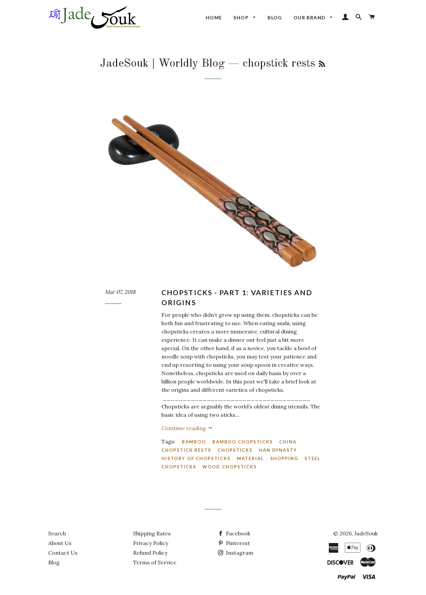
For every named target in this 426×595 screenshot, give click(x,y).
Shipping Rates (152, 533)
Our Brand (310, 17)
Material (250, 458)
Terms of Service (154, 562)
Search (57, 533)
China (288, 441)
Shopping (284, 458)
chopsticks (235, 450)
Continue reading (184, 428)
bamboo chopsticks (242, 441)
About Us (60, 543)
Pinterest (237, 543)
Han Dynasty (278, 450)
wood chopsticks (229, 466)
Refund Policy (150, 552)
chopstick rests (186, 450)
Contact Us (63, 552)
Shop (241, 17)
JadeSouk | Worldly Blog (162, 63)
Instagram (239, 552)
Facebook (237, 533)
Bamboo (194, 441)
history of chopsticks (196, 458)
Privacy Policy (150, 543)
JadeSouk (366, 533)
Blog (275, 17)
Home (214, 17)
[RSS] (322, 64)
